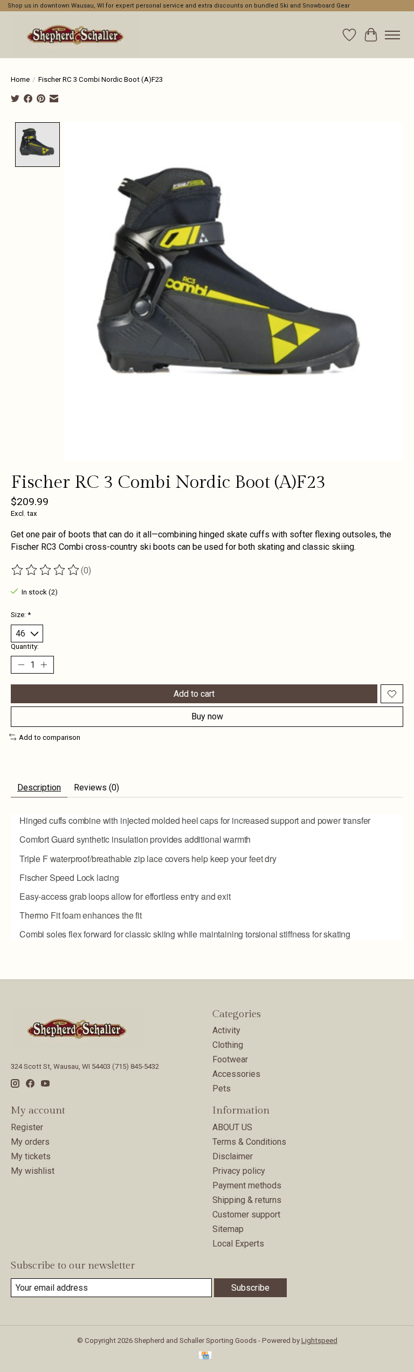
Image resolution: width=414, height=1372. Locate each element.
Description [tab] (39, 787)
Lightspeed (319, 1340)
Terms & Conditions (249, 1142)
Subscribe (250, 1288)
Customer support (246, 1214)
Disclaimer (232, 1156)
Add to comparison (49, 737)
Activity (226, 1030)
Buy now (207, 716)
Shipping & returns (246, 1200)
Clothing (227, 1045)
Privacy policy (238, 1171)
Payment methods (246, 1185)
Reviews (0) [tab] (96, 787)
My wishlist (32, 1171)
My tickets (31, 1156)
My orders (30, 1142)
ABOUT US (232, 1127)
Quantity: (25, 646)
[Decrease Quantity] (21, 665)
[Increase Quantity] (44, 665)
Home (20, 79)
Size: (21, 615)
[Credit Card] (205, 1356)
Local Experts (238, 1243)
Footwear (230, 1059)
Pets (221, 1088)
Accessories (236, 1074)
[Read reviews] (46, 570)
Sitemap (228, 1229)
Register (27, 1127)
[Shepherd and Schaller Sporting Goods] (75, 35)
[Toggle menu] (392, 35)
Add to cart (194, 694)
